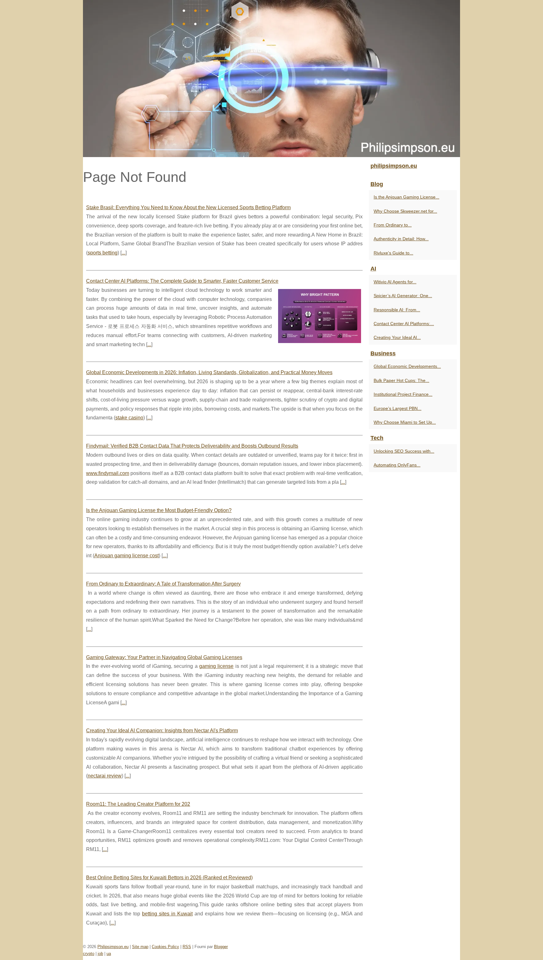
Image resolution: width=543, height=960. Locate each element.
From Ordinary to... (393, 224)
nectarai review (105, 775)
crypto (88, 953)
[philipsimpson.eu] (271, 78)
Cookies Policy (165, 946)
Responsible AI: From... (397, 309)
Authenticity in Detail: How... (401, 238)
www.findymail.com (107, 473)
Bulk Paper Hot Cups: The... (401, 380)
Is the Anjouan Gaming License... (406, 196)
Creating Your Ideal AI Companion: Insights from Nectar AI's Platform (162, 730)
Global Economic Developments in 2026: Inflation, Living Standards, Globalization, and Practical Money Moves (209, 372)
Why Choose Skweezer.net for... (405, 211)
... (123, 252)
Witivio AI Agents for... (395, 281)
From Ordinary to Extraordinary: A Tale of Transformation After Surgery (163, 583)
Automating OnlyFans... (397, 464)
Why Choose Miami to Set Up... (405, 422)
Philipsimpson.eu (113, 946)
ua (109, 953)
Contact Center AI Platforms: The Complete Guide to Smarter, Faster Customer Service (182, 281)
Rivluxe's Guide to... (393, 252)
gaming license (216, 666)
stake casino (129, 417)
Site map (140, 946)
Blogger (221, 946)
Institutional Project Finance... (403, 394)
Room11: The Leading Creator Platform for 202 (138, 804)
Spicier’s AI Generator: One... (403, 295)
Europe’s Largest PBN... (397, 408)
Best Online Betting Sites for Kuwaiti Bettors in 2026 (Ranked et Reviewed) (169, 877)
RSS (187, 946)
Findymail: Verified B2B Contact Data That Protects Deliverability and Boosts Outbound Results (192, 446)
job (100, 953)
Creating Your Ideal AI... (397, 337)
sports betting (103, 252)
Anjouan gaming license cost (126, 555)
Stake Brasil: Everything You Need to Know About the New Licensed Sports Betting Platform (188, 207)
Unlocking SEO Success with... (404, 451)
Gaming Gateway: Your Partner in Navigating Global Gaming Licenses (164, 657)
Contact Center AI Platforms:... (404, 323)
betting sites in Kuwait (167, 913)
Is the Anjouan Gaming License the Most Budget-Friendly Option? (159, 510)
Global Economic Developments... (407, 366)
